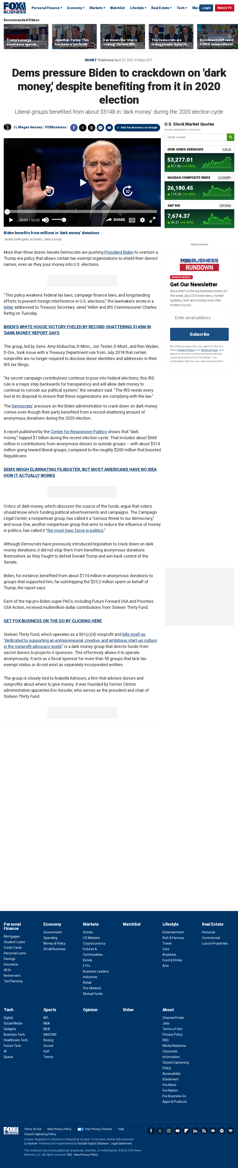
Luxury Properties (215, 943)
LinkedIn (195, 1130)
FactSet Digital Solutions (93, 1143)
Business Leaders (96, 971)
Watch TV (225, 8)
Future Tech (12, 1046)
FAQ (165, 1040)
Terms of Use (209, 350)
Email (109, 127)
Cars (165, 949)
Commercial (211, 938)
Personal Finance (46, 8)
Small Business (54, 949)
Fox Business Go (174, 1096)
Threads (91, 127)
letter (8, 307)
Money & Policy (54, 943)
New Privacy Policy (59, 1129)
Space (8, 1057)
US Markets (91, 938)
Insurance (11, 964)
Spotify (221, 1130)
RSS (204, 1130)
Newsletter (213, 1130)
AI (5, 1051)
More (196, 8)
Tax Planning (13, 981)
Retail (87, 982)
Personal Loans (15, 953)
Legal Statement (121, 1143)
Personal (208, 932)
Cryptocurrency (94, 943)
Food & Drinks (172, 960)
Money (90, 60)
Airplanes (169, 954)
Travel (167, 943)
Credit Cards (13, 947)
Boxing (48, 1040)
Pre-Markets (92, 988)
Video (128, 1009)
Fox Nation (170, 1090)
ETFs (86, 966)
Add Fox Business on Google (139, 127)
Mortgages (12, 936)
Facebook (74, 127)
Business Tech (14, 1034)
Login (206, 8)
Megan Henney (30, 127)
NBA (46, 1023)
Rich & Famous (173, 938)
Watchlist (117, 8)
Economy (74, 8)
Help (121, 1129)
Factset (32, 1143)
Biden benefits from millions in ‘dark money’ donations (51, 233)
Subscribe (199, 334)
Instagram (168, 1130)
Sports (49, 1009)
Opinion (90, 1009)
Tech (181, 8)
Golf (46, 1051)
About (168, 1009)
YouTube (177, 1130)
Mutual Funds (93, 994)
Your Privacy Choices (98, 1129)
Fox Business (15, 8)
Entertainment (173, 932)
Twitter (82, 127)
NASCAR (49, 1034)
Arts (165, 966)
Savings (9, 959)
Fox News (169, 1085)
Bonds (87, 960)
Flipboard (186, 1130)
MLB (46, 1029)
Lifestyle (137, 8)
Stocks (88, 932)
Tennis (48, 1057)
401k (7, 970)
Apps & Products (174, 1101)
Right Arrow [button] (229, 36)
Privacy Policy (186, 350)
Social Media (13, 1023)
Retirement (12, 975)
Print (100, 127)
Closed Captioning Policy (40, 1134)
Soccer (48, 1046)
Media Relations (174, 1046)
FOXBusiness (55, 127)
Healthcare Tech (16, 1040)
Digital (8, 1018)
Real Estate (160, 8)
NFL (46, 1018)
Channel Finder (173, 1018)
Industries (90, 977)
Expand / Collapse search (195, 8)
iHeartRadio (230, 1130)
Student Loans (14, 942)
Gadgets (10, 1029)
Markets (96, 8)
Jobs (166, 1023)
